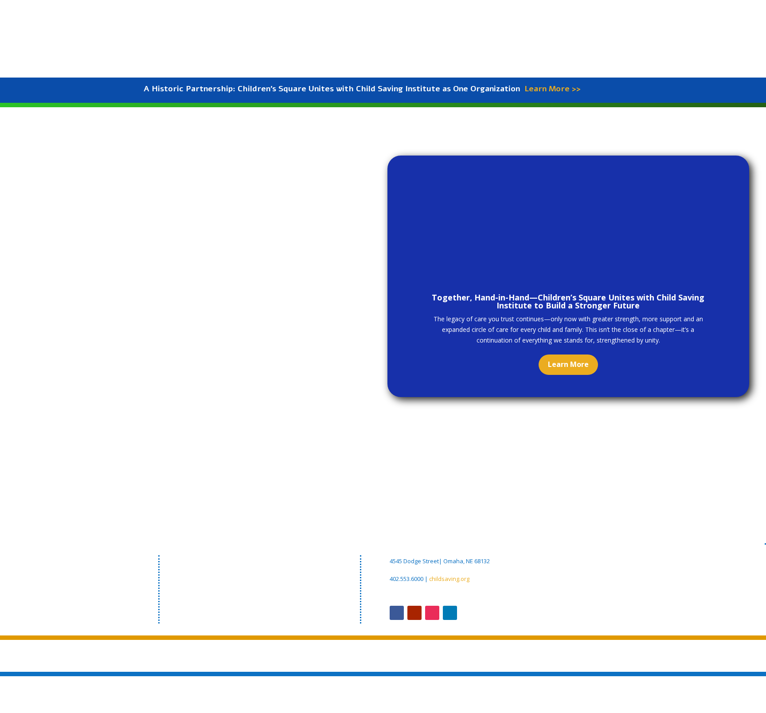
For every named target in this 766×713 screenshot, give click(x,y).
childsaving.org (449, 579)
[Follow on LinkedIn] (450, 613)
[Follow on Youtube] (414, 613)
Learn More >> (552, 88)
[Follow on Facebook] (397, 613)
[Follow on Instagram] (432, 613)
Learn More (568, 364)
